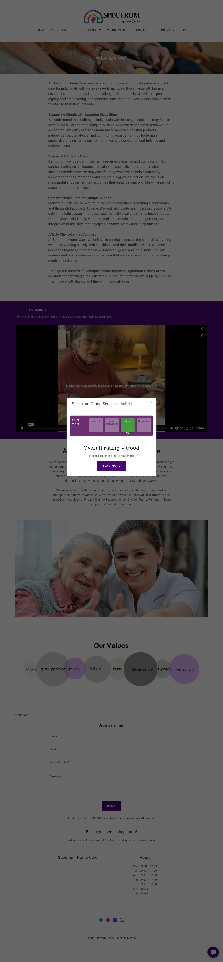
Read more (111, 465)
